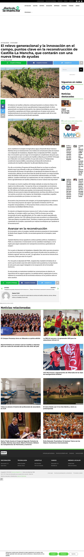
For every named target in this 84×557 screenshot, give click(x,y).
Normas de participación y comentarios (63, 473)
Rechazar (63, 554)
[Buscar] (81, 70)
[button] (31, 12)
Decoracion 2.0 (4, 463)
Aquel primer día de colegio (65, 111)
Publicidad (60, 1)
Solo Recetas (37, 463)
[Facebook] (76, 1)
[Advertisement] (42, 27)
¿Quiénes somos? (40, 1)
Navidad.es (54, 465)
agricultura (4, 303)
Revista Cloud (21, 465)
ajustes (8, 555)
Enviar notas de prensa (51, 1)
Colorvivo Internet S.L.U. (16, 472)
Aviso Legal (50, 473)
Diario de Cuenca (72, 465)
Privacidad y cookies (77, 473)
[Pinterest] (81, 1)
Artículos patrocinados (48, 453)
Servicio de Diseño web (62, 453)
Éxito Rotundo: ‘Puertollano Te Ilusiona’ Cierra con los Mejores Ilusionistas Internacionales (61, 442)
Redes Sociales (21, 463)
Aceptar (53, 554)
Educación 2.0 (54, 463)
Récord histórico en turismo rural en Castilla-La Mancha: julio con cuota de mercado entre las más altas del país (20, 345)
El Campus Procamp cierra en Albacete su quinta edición (20, 338)
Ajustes (73, 554)
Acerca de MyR (79, 453)
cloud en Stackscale (21, 476)
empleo (11, 303)
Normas (65, 1)
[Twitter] (79, 1)
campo (8, 303)
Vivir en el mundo (38, 465)
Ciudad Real (71, 463)
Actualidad (5, 43)
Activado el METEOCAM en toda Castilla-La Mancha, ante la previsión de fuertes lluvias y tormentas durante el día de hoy (70, 189)
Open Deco (3, 465)
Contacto (71, 1)
